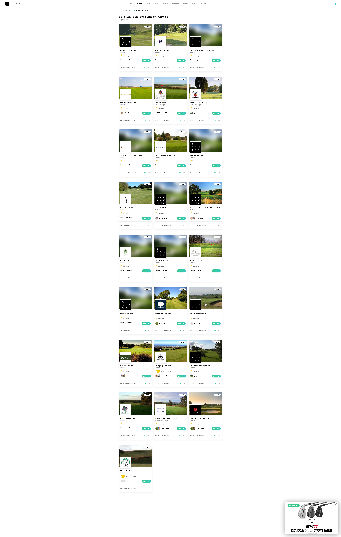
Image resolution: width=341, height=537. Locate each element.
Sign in (318, 4)
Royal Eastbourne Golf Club (125, 10)
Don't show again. (312, 533)
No (149, 67)
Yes (145, 67)
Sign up (330, 4)
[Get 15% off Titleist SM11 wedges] (311, 518)
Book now (146, 60)
